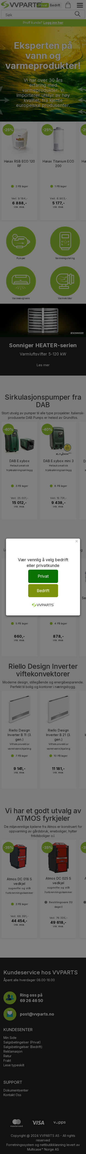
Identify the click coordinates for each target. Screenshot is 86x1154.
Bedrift (43, 590)
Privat (43, 576)
